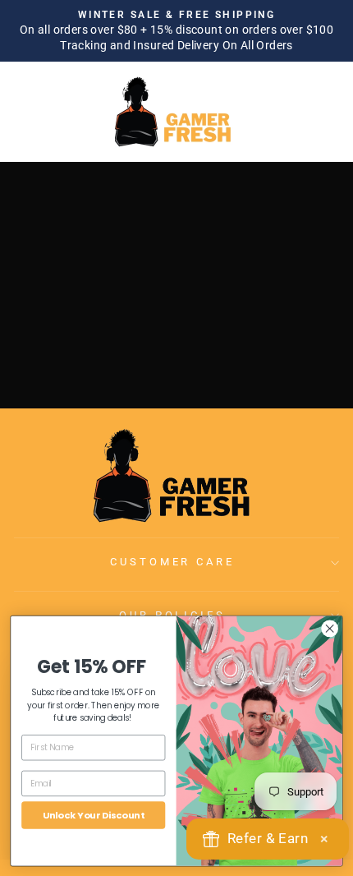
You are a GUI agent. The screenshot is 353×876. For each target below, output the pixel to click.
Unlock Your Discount (93, 814)
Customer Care (173, 562)
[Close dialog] (330, 628)
